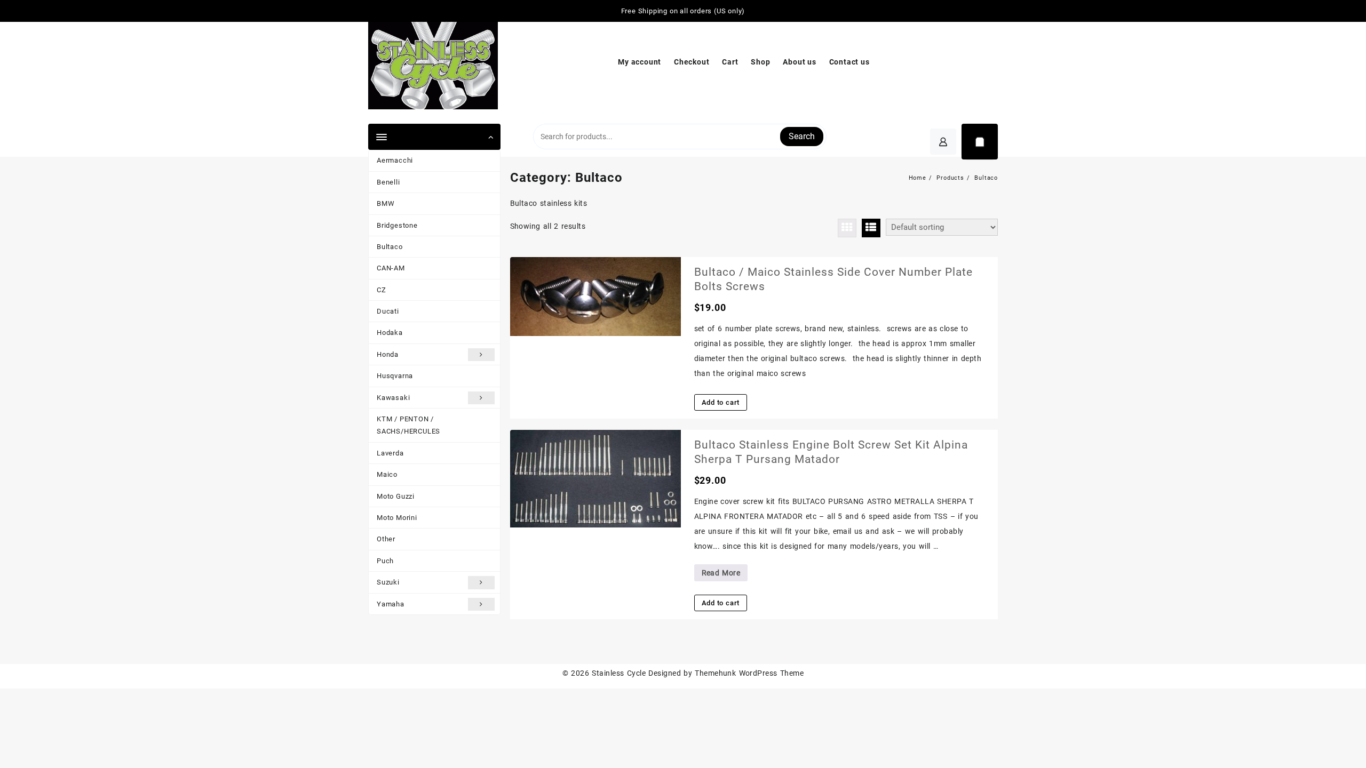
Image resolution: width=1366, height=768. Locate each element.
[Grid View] (847, 228)
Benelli (388, 182)
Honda (388, 354)
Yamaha (390, 604)
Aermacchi (395, 160)
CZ (381, 290)
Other (386, 539)
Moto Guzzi (396, 496)
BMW (385, 203)
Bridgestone (397, 225)
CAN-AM (391, 268)
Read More (721, 574)
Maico (387, 474)
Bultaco (390, 247)
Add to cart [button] (721, 402)
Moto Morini (397, 518)
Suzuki (388, 582)
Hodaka (390, 333)
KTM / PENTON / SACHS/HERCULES (408, 425)
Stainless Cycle (619, 673)
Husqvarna (395, 376)
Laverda (390, 453)
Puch (385, 561)
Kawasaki (393, 398)
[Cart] (979, 142)
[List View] (871, 228)
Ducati (388, 311)
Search (802, 136)
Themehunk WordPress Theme (749, 673)
